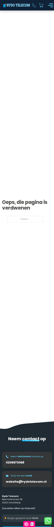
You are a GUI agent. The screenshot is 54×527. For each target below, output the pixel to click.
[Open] (50, 5)
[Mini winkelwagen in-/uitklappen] (41, 5)
